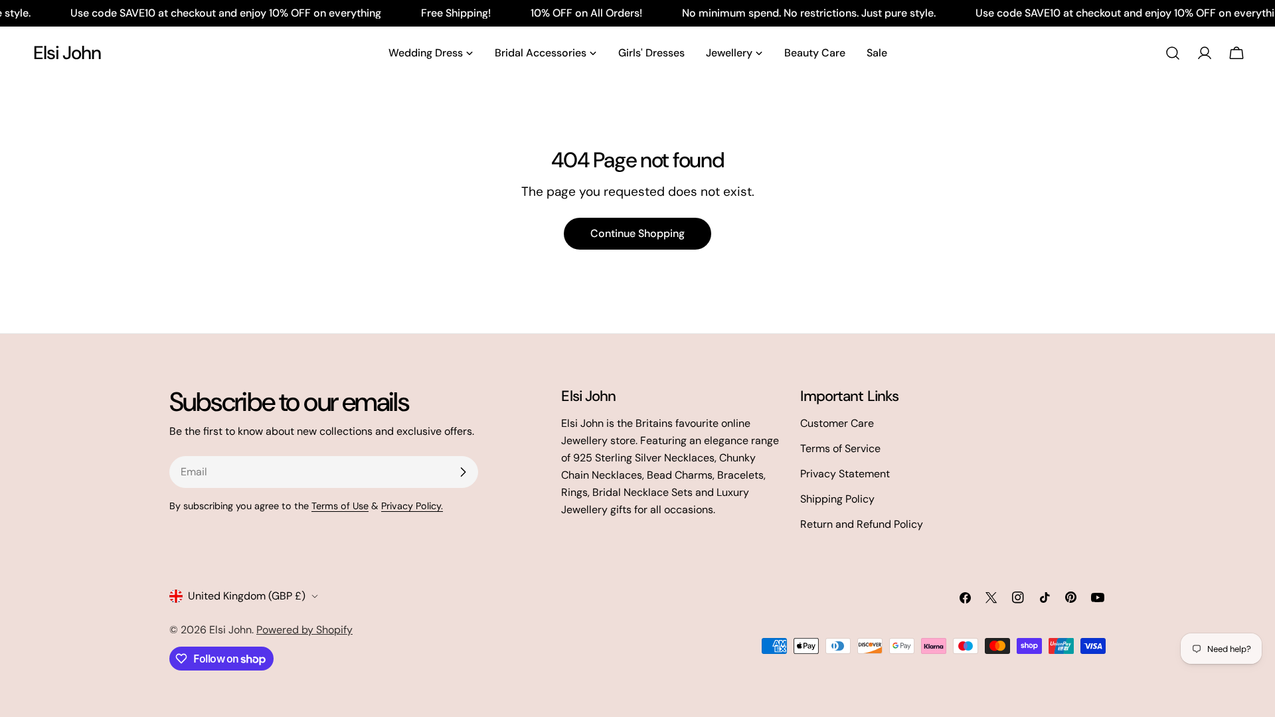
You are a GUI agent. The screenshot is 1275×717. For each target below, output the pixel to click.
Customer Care (837, 423)
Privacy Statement (845, 474)
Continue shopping (637, 233)
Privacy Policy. (412, 506)
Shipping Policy (837, 499)
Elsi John (67, 52)
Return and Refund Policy (861, 524)
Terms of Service (840, 448)
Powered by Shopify (304, 630)
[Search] (1172, 53)
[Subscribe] (463, 472)
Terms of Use (340, 506)
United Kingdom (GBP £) (246, 596)
